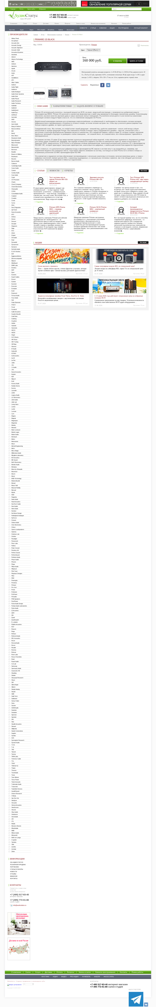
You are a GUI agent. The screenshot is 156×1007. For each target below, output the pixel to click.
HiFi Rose (14, 339)
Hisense (13, 346)
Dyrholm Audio (15, 249)
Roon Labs (14, 654)
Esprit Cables (15, 277)
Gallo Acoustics (16, 311)
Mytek (13, 492)
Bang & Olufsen (16, 126)
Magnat (13, 418)
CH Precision (15, 179)
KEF (12, 376)
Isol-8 (13, 358)
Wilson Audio (15, 833)
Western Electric (16, 826)
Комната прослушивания (98, 23)
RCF (12, 626)
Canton (13, 170)
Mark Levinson (15, 430)
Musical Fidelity (15, 488)
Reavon (13, 629)
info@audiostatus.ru (19, 905)
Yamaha (13, 842)
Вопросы (67, 23)
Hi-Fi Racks (15, 337)
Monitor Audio (15, 464)
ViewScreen (15, 807)
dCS (12, 214)
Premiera (14, 582)
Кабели (97, 976)
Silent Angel (14, 684)
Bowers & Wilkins (16, 154)
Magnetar (14, 423)
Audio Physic (15, 98)
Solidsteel (14, 698)
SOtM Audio (14, 708)
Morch (13, 474)
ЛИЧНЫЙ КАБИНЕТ (141, 28)
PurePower (14, 601)
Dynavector (14, 244)
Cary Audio (14, 175)
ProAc (13, 589)
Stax (12, 721)
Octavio (13, 520)
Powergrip (14, 580)
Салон (25, 23)
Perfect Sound (15, 552)
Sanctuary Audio (16, 668)
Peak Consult (15, 548)
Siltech (13, 687)
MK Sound (14, 460)
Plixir (12, 576)
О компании (13, 23)
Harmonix (14, 328)
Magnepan (14, 420)
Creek (13, 200)
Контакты (114, 23)
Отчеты (68, 170)
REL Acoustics (15, 638)
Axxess (13, 122)
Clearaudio (14, 189)
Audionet (14, 108)
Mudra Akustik (15, 481)
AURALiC (14, 115)
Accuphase (14, 40)
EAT (12, 254)
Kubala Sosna (15, 386)
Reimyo (13, 633)
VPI (12, 819)
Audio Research (16, 101)
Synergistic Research (17, 740)
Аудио (42, 34)
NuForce (14, 518)
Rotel (13, 659)
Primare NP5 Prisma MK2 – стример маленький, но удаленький (57, 210)
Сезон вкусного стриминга (48, 266)
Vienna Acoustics (16, 805)
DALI (12, 205)
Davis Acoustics (16, 212)
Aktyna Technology (17, 59)
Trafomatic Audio (16, 784)
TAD (12, 749)
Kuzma (13, 388)
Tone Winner (15, 777)
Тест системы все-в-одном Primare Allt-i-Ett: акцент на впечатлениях (58, 180)
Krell (12, 381)
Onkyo (13, 527)
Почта (21, 9)
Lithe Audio (14, 399)
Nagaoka (14, 497)
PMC (12, 578)
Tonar (13, 775)
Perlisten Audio (15, 557)
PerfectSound (15, 555)
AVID (12, 119)
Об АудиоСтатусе (16, 862)
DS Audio (14, 237)
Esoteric (13, 274)
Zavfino (13, 847)
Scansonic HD (15, 670)
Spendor (13, 717)
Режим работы (126, 23)
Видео (63, 976)
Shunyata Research (17, 677)
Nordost (13, 511)
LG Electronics (15, 397)
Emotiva (13, 267)
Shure (13, 680)
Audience (14, 89)
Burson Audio (15, 161)
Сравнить (84, 85)
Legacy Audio (15, 395)
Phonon (13, 562)
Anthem (13, 64)
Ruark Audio (15, 661)
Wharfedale (14, 828)
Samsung (14, 666)
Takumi (13, 752)
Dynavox (14, 247)
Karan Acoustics (16, 372)
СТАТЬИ (93, 28)
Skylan (13, 691)
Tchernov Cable (16, 759)
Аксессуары (109, 976)
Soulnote (14, 710)
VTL (12, 821)
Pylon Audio (14, 608)
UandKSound (15, 791)
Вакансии (13, 876)
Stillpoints (14, 728)
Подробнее (39, 202)
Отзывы (13, 874)
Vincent (13, 809)
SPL (12, 719)
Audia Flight (14, 87)
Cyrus (13, 203)
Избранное (42, 9)
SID (12, 682)
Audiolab (13, 105)
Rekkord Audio (15, 636)
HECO (13, 330)
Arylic (13, 73)
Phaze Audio (15, 559)
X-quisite (14, 840)
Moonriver (14, 471)
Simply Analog (15, 689)
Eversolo (14, 286)
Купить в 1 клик (136, 61)
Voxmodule (14, 816)
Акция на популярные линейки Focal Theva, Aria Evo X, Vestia (61, 296)
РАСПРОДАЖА (123, 28)
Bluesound (14, 145)
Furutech (14, 309)
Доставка (46, 23)
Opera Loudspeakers (17, 529)
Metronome (14, 441)
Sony (13, 703)
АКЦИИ (112, 28)
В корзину (117, 61)
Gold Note (14, 316)
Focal (13, 307)
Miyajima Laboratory (17, 455)
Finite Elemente (15, 302)
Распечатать (145, 45)
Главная (12, 9)
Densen (13, 221)
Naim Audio (14, 499)
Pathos (13, 545)
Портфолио (14, 867)
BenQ (13, 133)
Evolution (14, 288)
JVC (12, 369)
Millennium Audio (16, 453)
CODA (13, 191)
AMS (12, 61)
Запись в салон (80, 23)
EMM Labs (14, 265)
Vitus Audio (14, 812)
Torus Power (15, 779)
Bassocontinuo (15, 128)
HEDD (13, 332)
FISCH (13, 305)
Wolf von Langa (16, 837)
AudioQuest (14, 110)
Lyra (12, 413)
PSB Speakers (15, 599)
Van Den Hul (15, 798)
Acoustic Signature (17, 47)
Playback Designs (16, 573)
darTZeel (14, 210)
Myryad (13, 490)
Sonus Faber (15, 701)
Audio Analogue (15, 91)
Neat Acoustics (15, 501)
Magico (13, 416)
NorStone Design (16, 513)
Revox (13, 645)
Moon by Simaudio (16, 469)
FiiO (12, 300)
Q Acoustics (15, 610)
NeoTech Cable (16, 504)
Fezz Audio (14, 298)
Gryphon (14, 321)
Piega (13, 564)
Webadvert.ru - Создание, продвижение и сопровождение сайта (26, 981)
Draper (13, 235)
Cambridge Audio (16, 166)
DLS (12, 230)
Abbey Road (15, 38)
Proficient (14, 592)
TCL (12, 761)
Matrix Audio (15, 434)
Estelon (13, 281)
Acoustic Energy (16, 45)
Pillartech (14, 569)
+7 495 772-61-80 (58, 17)
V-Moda (13, 796)
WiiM (12, 830)
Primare (13, 585)
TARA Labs (14, 756)
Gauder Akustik (16, 314)
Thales (13, 768)
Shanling (13, 673)
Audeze (13, 84)
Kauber (13, 374)
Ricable (13, 647)
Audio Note (14, 96)
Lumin (13, 409)
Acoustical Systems (17, 52)
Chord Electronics (16, 186)
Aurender (14, 117)
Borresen (14, 149)
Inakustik (14, 351)
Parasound (14, 541)
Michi (13, 448)
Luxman (13, 411)
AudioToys (14, 112)
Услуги (35, 23)
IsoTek (13, 360)
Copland (13, 196)
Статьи (40, 170)
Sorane (13, 705)
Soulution (14, 712)
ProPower (14, 594)
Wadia (13, 823)
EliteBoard (14, 263)
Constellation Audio (17, 193)
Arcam (13, 71)
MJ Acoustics (15, 457)
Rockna (13, 650)
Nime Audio (14, 508)
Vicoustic (14, 803)
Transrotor (14, 786)
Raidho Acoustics (16, 624)
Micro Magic (15, 450)
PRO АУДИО (74, 976)
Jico (12, 365)
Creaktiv (13, 198)
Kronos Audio (15, 383)
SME (12, 694)
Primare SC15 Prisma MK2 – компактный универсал (98, 209)
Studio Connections (17, 731)
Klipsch (13, 379)
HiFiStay (13, 344)
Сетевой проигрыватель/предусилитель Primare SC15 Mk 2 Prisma (139, 210)
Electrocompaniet (16, 258)
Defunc (13, 216)
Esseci (13, 279)
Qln (12, 615)
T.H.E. (13, 745)
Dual (12, 240)
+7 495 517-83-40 (58, 15)
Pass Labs (14, 543)
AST (12, 75)
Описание (42, 106)
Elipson (13, 261)
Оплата (57, 23)
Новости (13, 871)
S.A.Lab (13, 664)
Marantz (13, 427)
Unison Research (16, 793)
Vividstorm (14, 814)
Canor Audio (15, 168)
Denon (13, 219)
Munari (13, 483)
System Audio (15, 742)
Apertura (14, 66)
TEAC (13, 763)
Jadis (13, 362)
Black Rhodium (15, 142)
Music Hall (14, 485)
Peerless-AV (15, 550)
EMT (12, 270)
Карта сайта (31, 9)
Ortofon (13, 536)
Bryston (13, 159)
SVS (12, 738)
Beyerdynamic (15, 140)
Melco (13, 439)
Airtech (13, 57)
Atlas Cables (15, 82)
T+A (12, 747)
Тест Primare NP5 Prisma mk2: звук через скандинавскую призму (139, 179)
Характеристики (62, 106)
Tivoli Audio (14, 772)
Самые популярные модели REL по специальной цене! (115, 266)
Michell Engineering (17, 446)
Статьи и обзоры (16, 869)
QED (12, 613)
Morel (13, 476)
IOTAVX (13, 353)
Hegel (13, 335)
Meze (13, 443)
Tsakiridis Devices (16, 789)
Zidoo (13, 851)
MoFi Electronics (16, 462)
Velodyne (14, 800)
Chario (13, 182)
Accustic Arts (15, 43)
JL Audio (13, 367)
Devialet (13, 223)
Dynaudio (14, 242)
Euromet (13, 284)
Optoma (13, 532)
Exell (12, 291)
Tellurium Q (14, 765)
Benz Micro (14, 135)
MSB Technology (16, 478)
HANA (13, 323)
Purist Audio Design (17, 603)
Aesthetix (14, 54)
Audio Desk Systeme (17, 94)
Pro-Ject (14, 587)
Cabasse (14, 163)
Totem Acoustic (15, 782)
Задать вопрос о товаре (90, 106)
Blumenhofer (15, 147)
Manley (13, 425)
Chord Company (16, 184)
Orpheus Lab (15, 534)
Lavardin (14, 390)
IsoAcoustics (15, 355)
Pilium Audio (14, 566)
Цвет (83, 50)
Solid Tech (14, 696)
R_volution (14, 622)
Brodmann (14, 156)
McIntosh (14, 437)
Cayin (13, 177)
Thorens (13, 770)
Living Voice (14, 404)
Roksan (13, 652)
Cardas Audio (15, 172)
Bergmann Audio (16, 138)
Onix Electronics (16, 525)
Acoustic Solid (15, 50)
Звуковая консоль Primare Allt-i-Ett (97, 178)
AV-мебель (86, 976)
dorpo (13, 233)
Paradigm (14, 538)
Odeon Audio (15, 522)
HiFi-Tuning (14, 342)
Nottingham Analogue (17, 515)
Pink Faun (14, 571)
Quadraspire (15, 620)
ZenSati (13, 849)
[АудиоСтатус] (23, 15)
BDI (12, 131)
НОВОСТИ (83, 28)
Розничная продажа (18, 864)
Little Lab (14, 402)
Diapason (14, 226)
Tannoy (13, 754)
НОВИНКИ (103, 28)
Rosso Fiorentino (16, 657)
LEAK (13, 393)
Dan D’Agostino (16, 207)
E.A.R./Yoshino (15, 251)
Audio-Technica (16, 103)
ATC (12, 80)
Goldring (13, 318)
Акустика (45, 976)
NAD (12, 494)
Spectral (13, 715)
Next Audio (14, 506)
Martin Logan (15, 432)
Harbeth (13, 325)
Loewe (13, 406)
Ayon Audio (14, 124)
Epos (13, 272)
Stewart (13, 726)
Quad (13, 617)
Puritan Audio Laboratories (19, 606)
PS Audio (14, 596)
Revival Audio (15, 643)
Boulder (13, 152)
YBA (12, 844)
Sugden (13, 733)
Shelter (13, 675)
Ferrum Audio (15, 295)
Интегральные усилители (54, 34)
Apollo (13, 68)
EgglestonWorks (16, 256)
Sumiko (13, 735)
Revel (13, 640)
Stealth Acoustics (16, 724)
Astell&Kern (14, 78)
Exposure (14, 293)
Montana (14, 467)
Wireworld (14, 835)
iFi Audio (13, 349)
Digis (12, 228)
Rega (13, 631)
